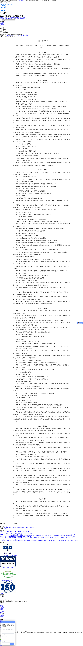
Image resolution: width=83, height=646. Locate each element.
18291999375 (10, 4)
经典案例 (2, 607)
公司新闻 (2, 22)
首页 (5, 35)
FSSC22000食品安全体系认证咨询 (6, 580)
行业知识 (2, 24)
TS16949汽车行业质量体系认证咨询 (7, 567)
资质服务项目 (10, 17)
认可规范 (5, 528)
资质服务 (2, 606)
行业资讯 (2, 23)
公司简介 (2, 605)
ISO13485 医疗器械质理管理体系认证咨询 (8, 555)
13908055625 (3, 4)
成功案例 (15, 17)
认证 (5, 526)
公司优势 (2, 616)
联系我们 (23, 17)
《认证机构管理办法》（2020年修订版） (20, 35)
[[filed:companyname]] (7, 18)
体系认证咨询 (2, 620)
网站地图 (2, 611)
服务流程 (2, 618)
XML (1, 612)
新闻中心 (2, 608)
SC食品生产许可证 (22, 0)
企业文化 (2, 615)
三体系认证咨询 (3, 593)
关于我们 (5, 17)
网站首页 (2, 17)
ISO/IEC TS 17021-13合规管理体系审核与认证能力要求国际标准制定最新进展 (19, 527)
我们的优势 (2, 25)
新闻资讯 (19, 17)
